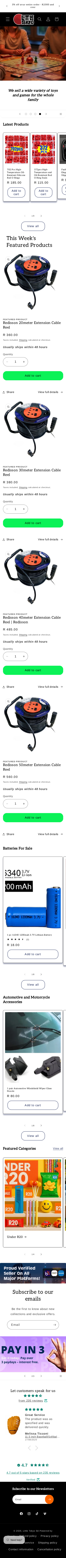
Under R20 (15, 1237)
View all (33, 226)
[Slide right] (41, 216)
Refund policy (28, 1535)
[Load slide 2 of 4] (30, 114)
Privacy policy (50, 1535)
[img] (33, 1395)
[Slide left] (25, 216)
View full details (48, 392)
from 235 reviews (31, 1400)
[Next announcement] (59, 6)
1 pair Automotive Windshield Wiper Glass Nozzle (29, 1090)
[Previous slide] (20, 114)
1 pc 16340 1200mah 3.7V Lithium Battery (29, 934)
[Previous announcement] (7, 6)
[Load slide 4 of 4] (40, 114)
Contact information (20, 1549)
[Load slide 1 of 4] (26, 114)
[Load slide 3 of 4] (35, 114)
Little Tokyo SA (31, 1531)
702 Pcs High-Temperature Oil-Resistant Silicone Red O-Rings (16, 173)
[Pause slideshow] (62, 114)
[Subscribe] (54, 1324)
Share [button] (10, 392)
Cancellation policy (49, 1549)
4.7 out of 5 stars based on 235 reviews (33, 1472)
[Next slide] (46, 114)
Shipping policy (47, 1542)
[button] (8, 19)
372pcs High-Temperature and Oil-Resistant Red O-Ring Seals (43, 173)
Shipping (23, 340)
